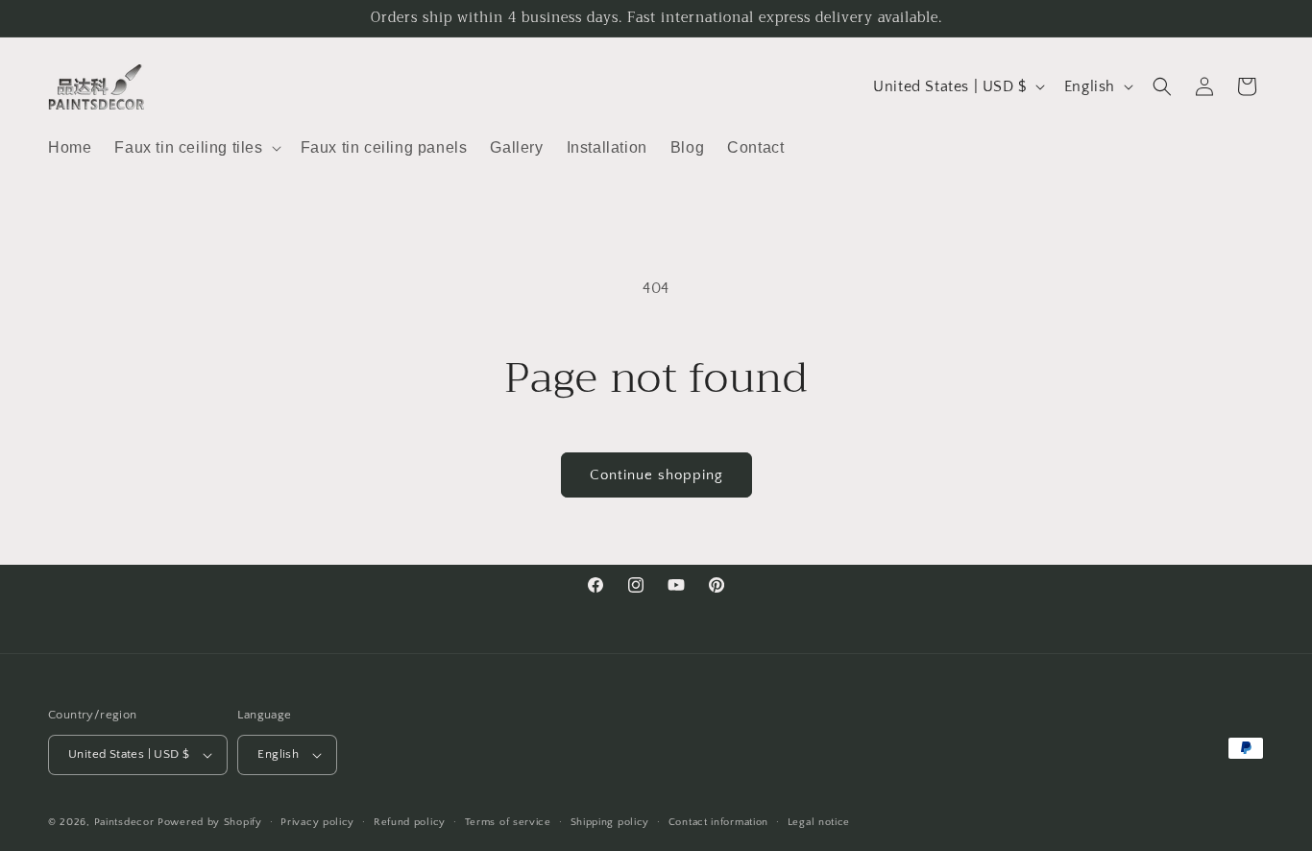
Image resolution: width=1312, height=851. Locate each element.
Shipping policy (610, 822)
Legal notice (819, 822)
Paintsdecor (124, 822)
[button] (195, 148)
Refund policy (410, 822)
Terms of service (508, 822)
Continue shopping (656, 475)
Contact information (718, 822)
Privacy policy (317, 822)
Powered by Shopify (210, 822)
